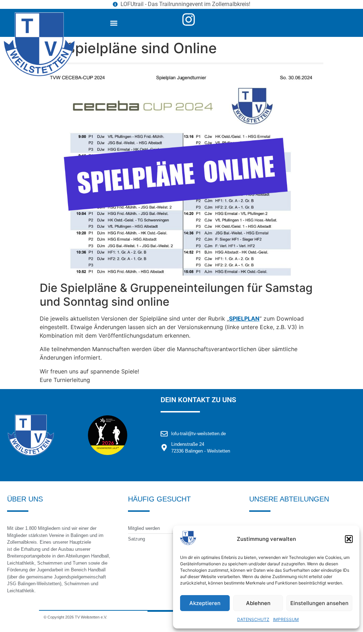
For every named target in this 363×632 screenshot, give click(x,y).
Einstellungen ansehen (319, 603)
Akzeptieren (204, 603)
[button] (348, 539)
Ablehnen (258, 603)
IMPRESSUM (286, 619)
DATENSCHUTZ (253, 619)
